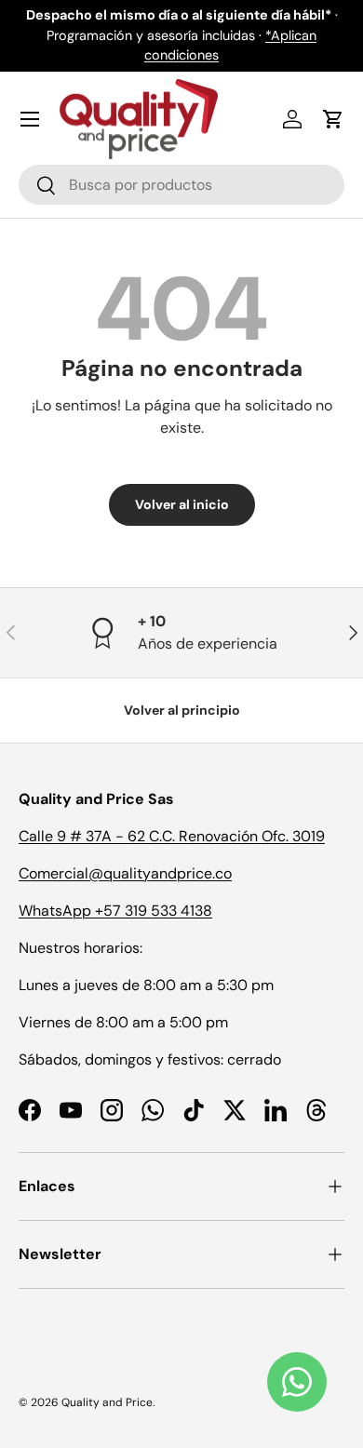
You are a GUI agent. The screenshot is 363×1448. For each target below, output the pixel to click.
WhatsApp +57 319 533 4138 (115, 910)
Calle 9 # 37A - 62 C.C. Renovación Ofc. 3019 (172, 836)
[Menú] (29, 119)
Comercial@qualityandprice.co (125, 873)
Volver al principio (182, 710)
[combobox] (181, 185)
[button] (333, 119)
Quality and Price (107, 1402)
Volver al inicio (182, 504)
